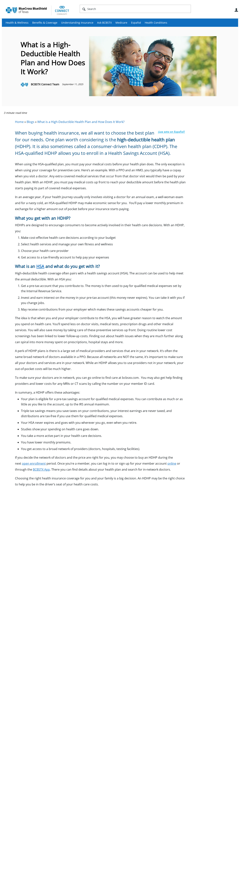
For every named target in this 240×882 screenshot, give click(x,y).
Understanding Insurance (77, 22)
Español (136, 22)
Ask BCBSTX (104, 22)
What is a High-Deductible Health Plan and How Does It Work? (80, 122)
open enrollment (34, 463)
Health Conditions (156, 22)
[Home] (37, 10)
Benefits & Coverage (44, 22)
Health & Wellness (17, 22)
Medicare (121, 22)
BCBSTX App (41, 469)
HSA (40, 266)
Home (19, 122)
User (236, 10)
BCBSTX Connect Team (45, 84)
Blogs (30, 122)
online (171, 463)
